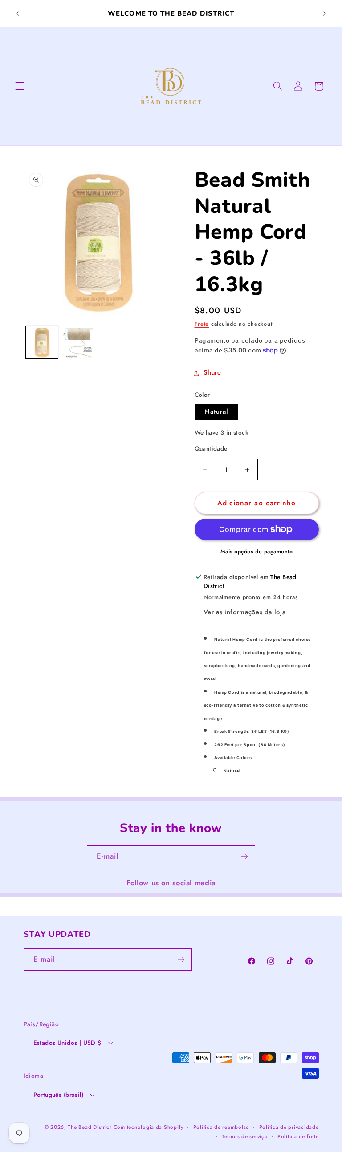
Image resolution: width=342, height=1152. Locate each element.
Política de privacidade (289, 1127)
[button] (19, 86)
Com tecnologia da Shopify (148, 1127)
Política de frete (298, 1136)
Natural (216, 411)
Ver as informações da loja (244, 612)
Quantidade (211, 448)
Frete (202, 324)
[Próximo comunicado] (324, 14)
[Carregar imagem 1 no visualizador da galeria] (42, 342)
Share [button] (212, 372)
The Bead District (89, 1127)
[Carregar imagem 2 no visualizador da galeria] (78, 342)
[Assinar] (244, 856)
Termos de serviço (245, 1136)
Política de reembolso (221, 1127)
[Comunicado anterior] (18, 14)
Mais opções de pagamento (256, 552)
